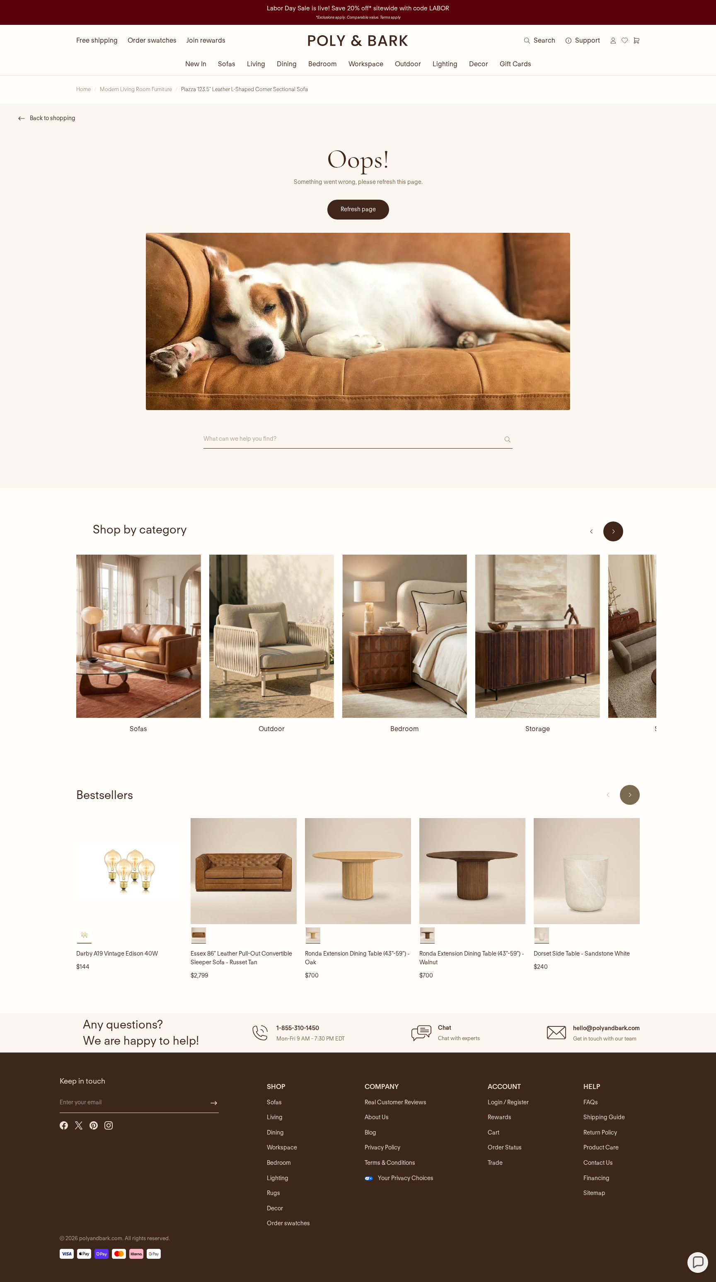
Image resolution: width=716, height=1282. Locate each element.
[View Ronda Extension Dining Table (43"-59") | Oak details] (358, 871)
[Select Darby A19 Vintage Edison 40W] (84, 934)
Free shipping (97, 40)
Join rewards (205, 40)
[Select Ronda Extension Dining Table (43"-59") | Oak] (313, 934)
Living (256, 64)
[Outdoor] (271, 636)
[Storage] (537, 636)
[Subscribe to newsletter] (214, 1103)
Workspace (365, 64)
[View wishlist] (625, 40)
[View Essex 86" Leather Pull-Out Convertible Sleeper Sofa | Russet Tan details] (244, 871)
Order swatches (152, 40)
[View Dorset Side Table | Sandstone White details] (587, 871)
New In (195, 64)
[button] (297, 1033)
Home (83, 89)
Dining (287, 64)
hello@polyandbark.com (606, 1028)
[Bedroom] (404, 636)
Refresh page (358, 209)
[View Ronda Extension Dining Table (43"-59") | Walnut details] (472, 871)
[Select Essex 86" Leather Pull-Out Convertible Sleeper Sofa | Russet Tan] (198, 934)
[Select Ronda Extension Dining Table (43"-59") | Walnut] (427, 934)
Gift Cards (515, 64)
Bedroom (322, 64)
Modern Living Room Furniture (136, 89)
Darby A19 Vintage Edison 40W (117, 953)
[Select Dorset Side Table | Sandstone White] (542, 934)
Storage (537, 729)
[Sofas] (138, 636)
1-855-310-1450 (297, 1028)
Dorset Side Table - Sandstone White (582, 953)
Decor (478, 64)
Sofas (226, 64)
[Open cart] (636, 40)
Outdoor (408, 64)
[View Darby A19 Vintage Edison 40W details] (129, 871)
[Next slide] (613, 531)
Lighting (445, 64)
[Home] (358, 40)
